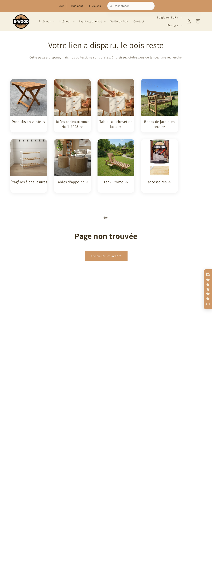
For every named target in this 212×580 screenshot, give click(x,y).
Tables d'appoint (70, 182)
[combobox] (133, 6)
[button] (46, 21)
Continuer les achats (106, 256)
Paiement (77, 6)
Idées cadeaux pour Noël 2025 (72, 124)
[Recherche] (112, 6)
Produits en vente (26, 121)
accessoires (157, 182)
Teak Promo (114, 182)
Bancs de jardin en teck (159, 124)
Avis (61, 6)
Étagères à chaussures (29, 182)
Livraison (95, 6)
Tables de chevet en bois (115, 124)
